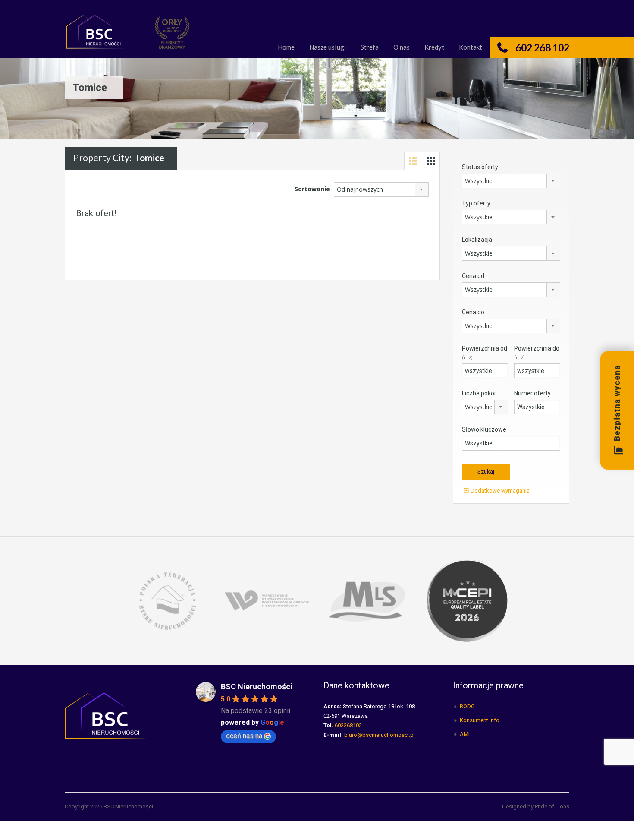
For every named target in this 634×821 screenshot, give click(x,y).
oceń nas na (244, 736)
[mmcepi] (467, 600)
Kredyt (434, 47)
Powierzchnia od (484, 352)
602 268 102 (542, 47)
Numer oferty (532, 393)
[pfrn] (167, 600)
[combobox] (381, 189)
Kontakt (470, 47)
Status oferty (480, 167)
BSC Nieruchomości (256, 686)
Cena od (473, 275)
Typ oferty (476, 203)
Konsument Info (479, 720)
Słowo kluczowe (484, 429)
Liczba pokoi (479, 393)
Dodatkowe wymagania (499, 490)
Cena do (473, 312)
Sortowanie (312, 189)
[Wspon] (267, 600)
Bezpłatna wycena (617, 404)
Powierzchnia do (536, 352)
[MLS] (367, 600)
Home (286, 47)
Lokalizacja (477, 239)
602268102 (348, 725)
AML (465, 734)
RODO (467, 706)
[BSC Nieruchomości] (97, 35)
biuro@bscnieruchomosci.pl (379, 735)
